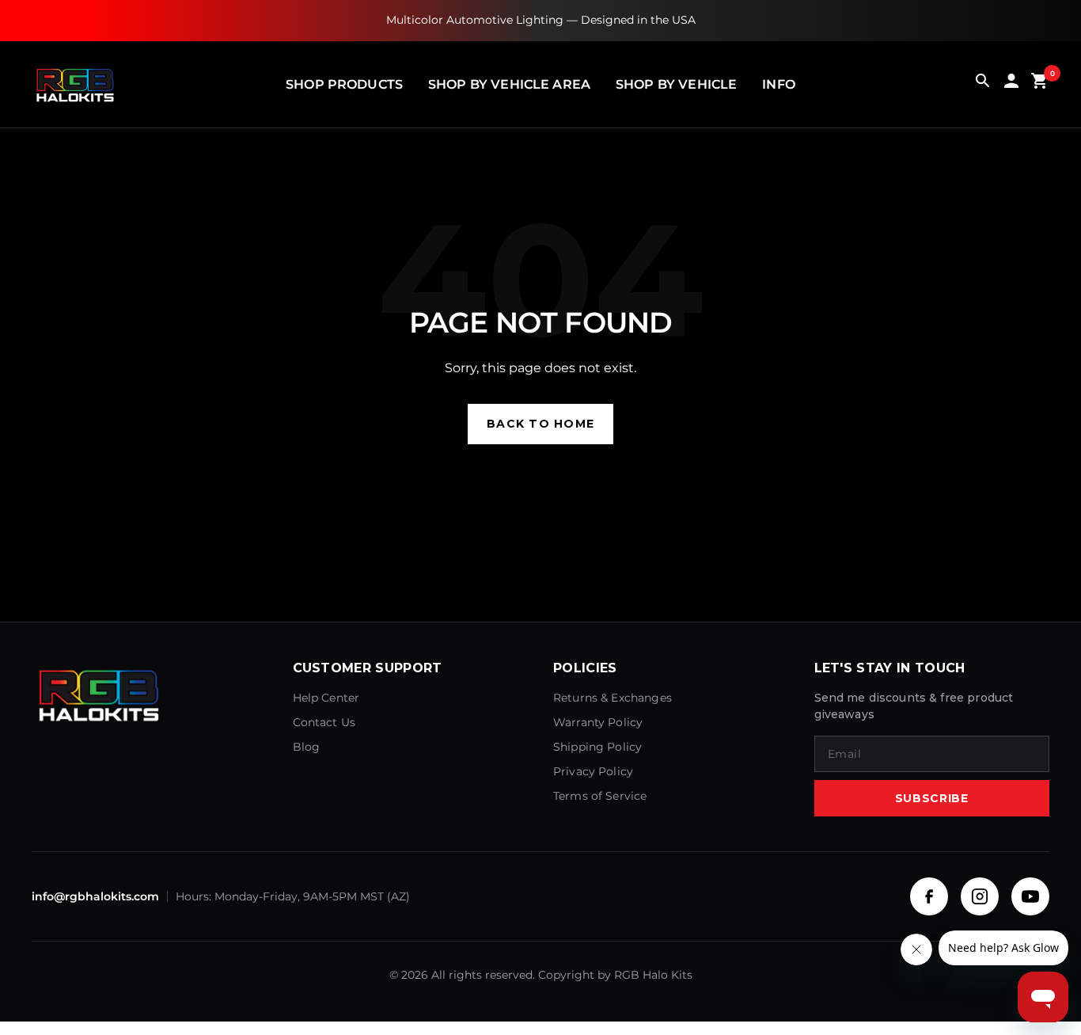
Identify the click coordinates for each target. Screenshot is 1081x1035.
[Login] (1011, 84)
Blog (307, 747)
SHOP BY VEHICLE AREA (509, 84)
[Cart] (1039, 84)
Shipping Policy (597, 747)
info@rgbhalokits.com (95, 896)
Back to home (540, 424)
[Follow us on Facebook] (929, 896)
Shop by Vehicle (676, 84)
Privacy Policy (593, 771)
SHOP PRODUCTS (344, 84)
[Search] (982, 84)
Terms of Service (600, 796)
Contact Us (324, 722)
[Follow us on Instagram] (980, 896)
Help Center (326, 698)
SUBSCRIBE (932, 798)
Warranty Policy (598, 722)
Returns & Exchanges (612, 698)
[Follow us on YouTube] (1030, 896)
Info (778, 84)
